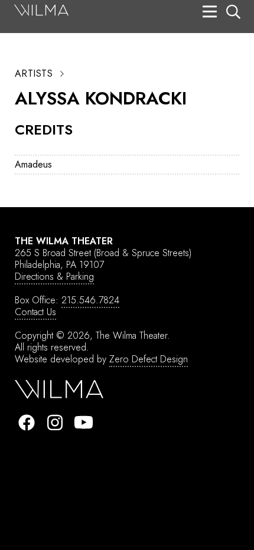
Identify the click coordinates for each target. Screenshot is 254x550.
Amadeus (33, 164)
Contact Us (35, 312)
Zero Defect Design (148, 359)
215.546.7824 (90, 300)
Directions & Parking (54, 276)
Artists (34, 74)
